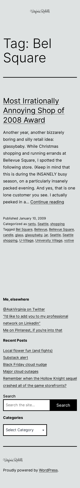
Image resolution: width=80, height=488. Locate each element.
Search (9, 396)
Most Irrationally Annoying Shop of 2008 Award (33, 110)
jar (46, 235)
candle (8, 235)
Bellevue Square (61, 229)
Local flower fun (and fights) (28, 350)
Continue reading (47, 201)
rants (32, 224)
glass (19, 235)
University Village (48, 240)
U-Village (26, 240)
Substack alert (15, 357)
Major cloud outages (20, 371)
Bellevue (40, 229)
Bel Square (24, 229)
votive (69, 240)
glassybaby (33, 235)
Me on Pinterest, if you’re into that (32, 330)
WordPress (48, 470)
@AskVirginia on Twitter (24, 309)
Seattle (43, 224)
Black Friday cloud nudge (25, 364)
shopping (57, 224)
